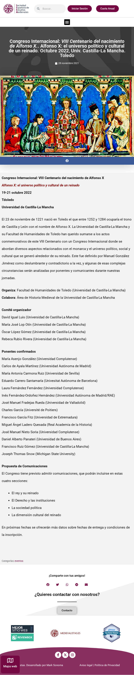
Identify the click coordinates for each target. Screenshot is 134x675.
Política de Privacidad (107, 665)
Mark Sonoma (55, 665)
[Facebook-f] (58, 655)
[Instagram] (72, 655)
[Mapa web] (10, 660)
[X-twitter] (65, 655)
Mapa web (10, 666)
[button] (67, 22)
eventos (19, 560)
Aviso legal (86, 665)
